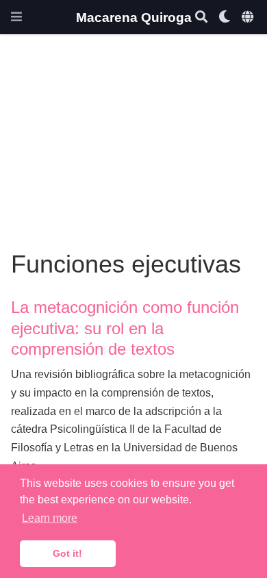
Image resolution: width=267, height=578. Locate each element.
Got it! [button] (67, 553)
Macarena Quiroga (134, 17)
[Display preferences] (224, 17)
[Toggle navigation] (16, 17)
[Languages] (249, 17)
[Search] (201, 17)
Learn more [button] (49, 518)
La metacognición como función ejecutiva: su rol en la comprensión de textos (125, 328)
